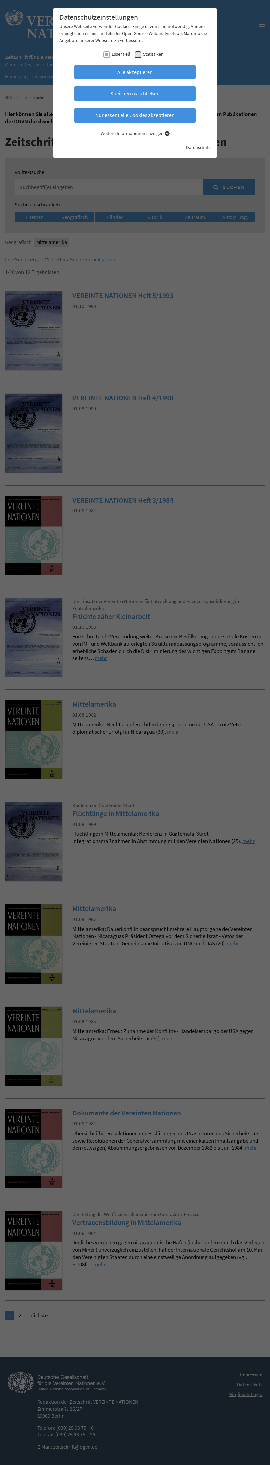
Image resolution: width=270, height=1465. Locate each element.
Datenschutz (198, 147)
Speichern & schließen (135, 93)
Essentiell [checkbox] (121, 54)
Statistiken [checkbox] (153, 54)
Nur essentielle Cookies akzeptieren (135, 115)
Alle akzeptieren (135, 72)
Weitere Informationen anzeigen (133, 133)
